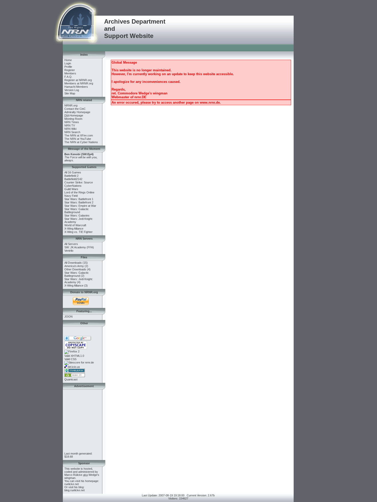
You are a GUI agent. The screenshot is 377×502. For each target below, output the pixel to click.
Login (67, 63)
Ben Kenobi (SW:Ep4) (79, 154)
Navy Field (71, 195)
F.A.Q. (68, 76)
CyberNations (73, 185)
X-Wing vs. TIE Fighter (78, 231)
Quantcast (70, 379)
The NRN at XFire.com (78, 135)
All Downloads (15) (76, 262)
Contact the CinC (75, 108)
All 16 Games (72, 172)
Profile (68, 66)
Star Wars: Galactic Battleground (76, 211)
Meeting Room (73, 118)
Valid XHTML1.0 (74, 355)
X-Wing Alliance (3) (76, 285)
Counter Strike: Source (78, 182)
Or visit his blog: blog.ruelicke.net (74, 489)
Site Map (69, 93)
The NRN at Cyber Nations (81, 142)
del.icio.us (73, 366)
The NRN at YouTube (77, 138)
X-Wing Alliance (73, 228)
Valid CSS (70, 359)
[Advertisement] (156, 47)
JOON (68, 316)
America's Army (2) (76, 266)
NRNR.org (70, 105)
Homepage (73, 115)
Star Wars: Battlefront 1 (78, 199)
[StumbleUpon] (74, 371)
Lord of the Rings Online (79, 192)
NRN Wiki (70, 128)
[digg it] (74, 376)
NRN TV (69, 125)
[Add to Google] (77, 339)
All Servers (71, 243)
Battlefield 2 (71, 175)
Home (68, 60)
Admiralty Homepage (77, 112)
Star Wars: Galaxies (77, 215)
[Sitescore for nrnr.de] (79, 362)
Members (70, 73)
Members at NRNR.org (78, 83)
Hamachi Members (76, 86)
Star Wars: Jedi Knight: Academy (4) (78, 281)
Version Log (71, 90)
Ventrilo (68, 250)
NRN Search (72, 132)
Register (69, 70)
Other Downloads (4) (77, 269)
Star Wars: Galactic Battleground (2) (76, 274)
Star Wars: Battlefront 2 (78, 202)
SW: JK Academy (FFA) (79, 247)
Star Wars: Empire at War (80, 205)
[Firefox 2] (72, 351)
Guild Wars (71, 189)
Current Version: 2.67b (201, 495)
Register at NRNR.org (78, 80)
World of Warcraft (75, 225)
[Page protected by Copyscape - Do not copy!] (75, 348)
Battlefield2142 (73, 179)
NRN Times (71, 122)
